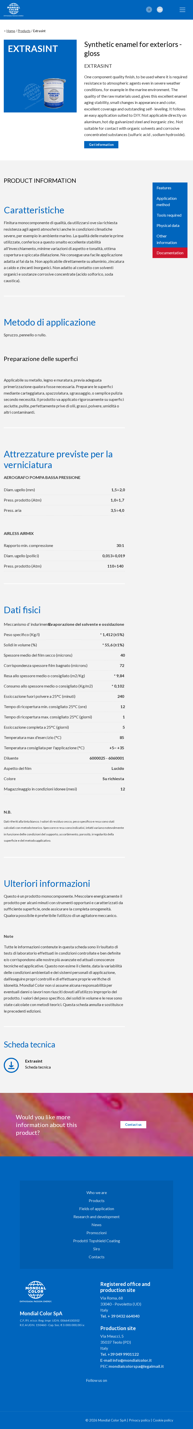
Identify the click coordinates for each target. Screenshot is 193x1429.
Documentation (170, 252)
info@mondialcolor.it (132, 1360)
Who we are (96, 1192)
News (96, 1224)
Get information (101, 145)
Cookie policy (163, 1420)
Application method (167, 201)
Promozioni (96, 1232)
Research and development (96, 1216)
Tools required (169, 215)
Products (24, 31)
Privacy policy (139, 1420)
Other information (167, 239)
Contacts (97, 1256)
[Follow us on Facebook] (90, 1390)
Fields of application (96, 1208)
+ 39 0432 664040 (123, 1316)
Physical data (168, 225)
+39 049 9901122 (123, 1354)
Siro (96, 1248)
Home (11, 31)
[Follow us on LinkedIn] (103, 1390)
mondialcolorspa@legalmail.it (136, 1366)
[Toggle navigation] (182, 10)
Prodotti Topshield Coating (96, 1240)
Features (164, 187)
